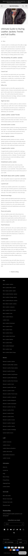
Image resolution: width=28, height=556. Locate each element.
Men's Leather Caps (7, 349)
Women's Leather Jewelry (9, 426)
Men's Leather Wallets (8, 339)
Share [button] (4, 41)
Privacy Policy (6, 480)
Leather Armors (6, 445)
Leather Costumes (7, 441)
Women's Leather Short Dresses (10, 381)
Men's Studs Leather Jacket (9, 290)
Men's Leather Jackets (8, 284)
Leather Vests (6, 320)
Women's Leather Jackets (9, 361)
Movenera (8, 552)
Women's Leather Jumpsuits (9, 397)
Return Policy (6, 476)
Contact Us (5, 470)
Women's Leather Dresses (9, 371)
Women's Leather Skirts (8, 416)
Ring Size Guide (6, 505)
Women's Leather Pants (8, 413)
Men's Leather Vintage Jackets (10, 297)
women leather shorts (8, 432)
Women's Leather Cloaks (8, 390)
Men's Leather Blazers (8, 316)
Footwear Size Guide (7, 502)
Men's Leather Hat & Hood (9, 336)
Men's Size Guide (7, 495)
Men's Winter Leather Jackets (10, 303)
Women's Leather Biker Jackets (10, 364)
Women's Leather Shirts (8, 410)
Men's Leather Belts (7, 342)
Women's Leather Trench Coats (10, 393)
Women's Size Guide (7, 498)
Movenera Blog (7, 510)
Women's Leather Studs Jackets (10, 368)
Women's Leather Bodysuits (9, 400)
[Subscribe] (22, 524)
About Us (5, 467)
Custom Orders (6, 486)
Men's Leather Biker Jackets (9, 287)
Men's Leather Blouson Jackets (10, 300)
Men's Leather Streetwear (9, 323)
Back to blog (15, 272)
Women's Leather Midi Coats (9, 387)
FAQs (4, 473)
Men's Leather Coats (7, 313)
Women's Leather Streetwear (9, 403)
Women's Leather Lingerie (9, 423)
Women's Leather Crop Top (9, 406)
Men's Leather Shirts (7, 326)
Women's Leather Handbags (9, 429)
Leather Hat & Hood (7, 451)
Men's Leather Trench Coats (9, 310)
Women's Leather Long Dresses (10, 374)
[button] (1, 6)
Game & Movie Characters (9, 454)
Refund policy (14, 552)
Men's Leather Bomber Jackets (10, 294)
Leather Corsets (6, 458)
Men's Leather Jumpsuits (9, 307)
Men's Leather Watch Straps (9, 352)
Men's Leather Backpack (8, 346)
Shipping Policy (6, 483)
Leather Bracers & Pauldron (9, 448)
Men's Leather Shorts (8, 333)
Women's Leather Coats (8, 384)
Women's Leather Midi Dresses (10, 377)
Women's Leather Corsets (9, 419)
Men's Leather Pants (7, 329)
